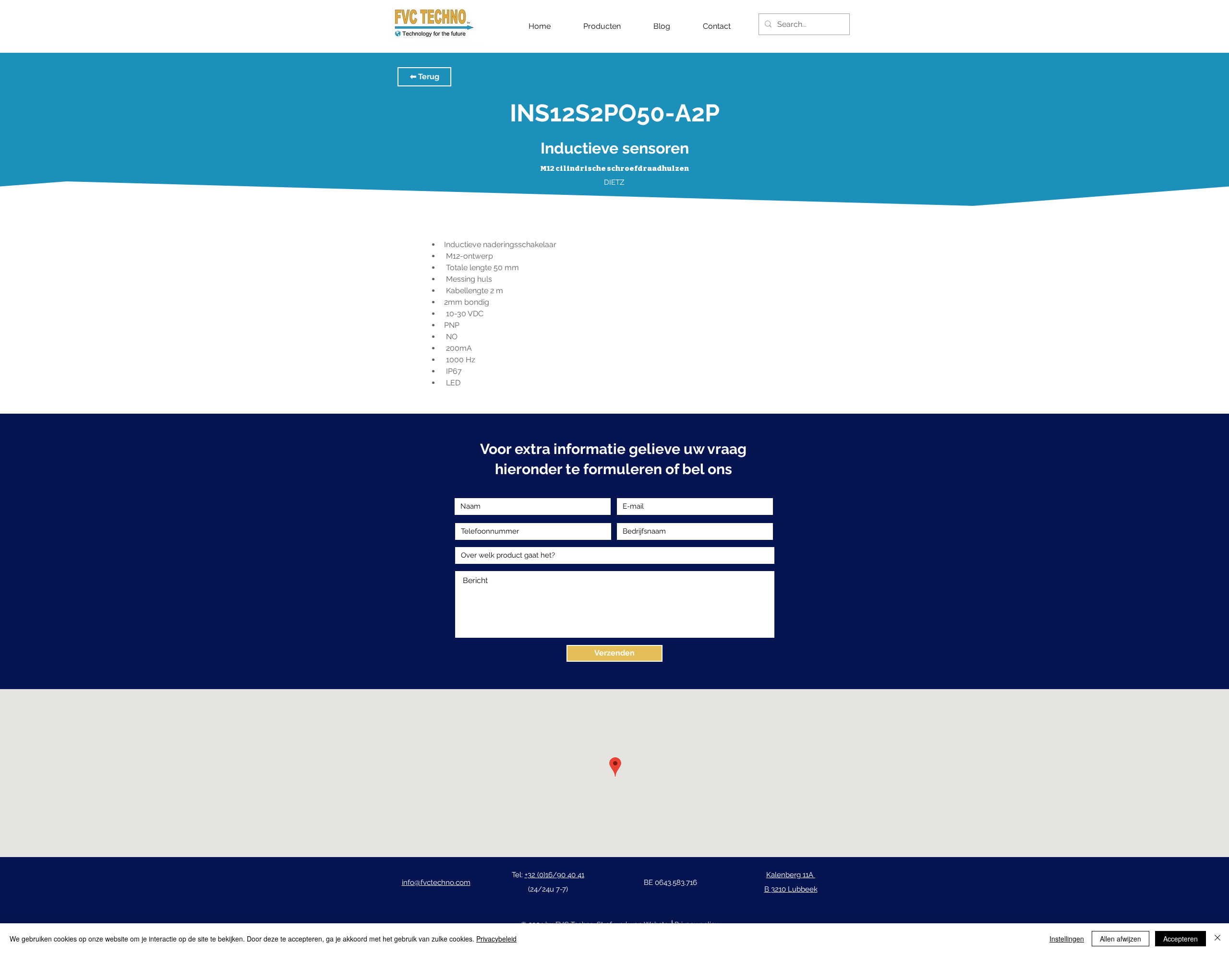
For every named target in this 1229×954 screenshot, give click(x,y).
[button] (424, 76)
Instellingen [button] (1066, 938)
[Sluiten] (1217, 938)
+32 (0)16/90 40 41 (554, 875)
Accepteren (1180, 938)
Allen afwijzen (1120, 938)
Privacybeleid (496, 938)
